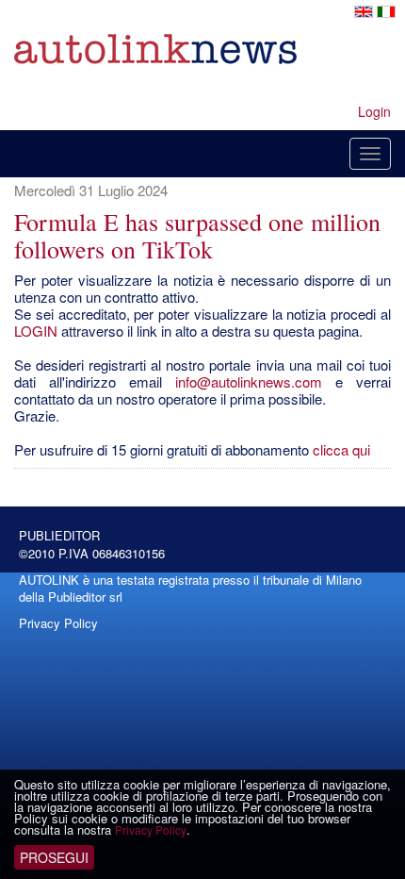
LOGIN (35, 330)
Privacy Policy (150, 829)
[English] (365, 9)
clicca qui (341, 449)
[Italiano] (386, 9)
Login (374, 111)
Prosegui (54, 857)
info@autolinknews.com (248, 381)
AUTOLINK (49, 580)
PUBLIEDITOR (59, 535)
